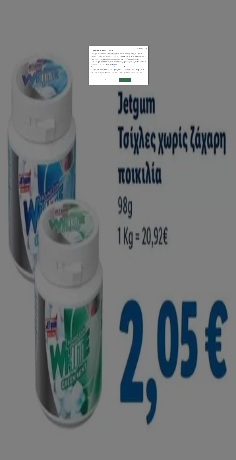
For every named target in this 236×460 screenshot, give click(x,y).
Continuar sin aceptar (142, 48)
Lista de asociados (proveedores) (100, 74)
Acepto (125, 80)
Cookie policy (113, 64)
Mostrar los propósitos (111, 80)
